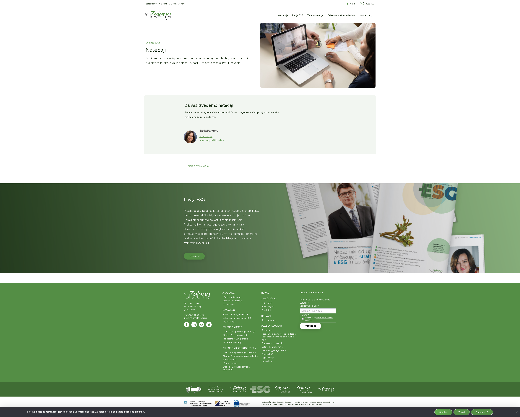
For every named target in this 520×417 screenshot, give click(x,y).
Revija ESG (228, 310)
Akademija (228, 293)
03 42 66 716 (205, 136)
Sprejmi (443, 412)
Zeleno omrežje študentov (239, 348)
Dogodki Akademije (232, 301)
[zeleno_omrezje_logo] (282, 389)
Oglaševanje (229, 321)
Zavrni (461, 412)
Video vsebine (230, 363)
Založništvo (269, 298)
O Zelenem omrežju (232, 342)
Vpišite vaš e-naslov (309, 306)
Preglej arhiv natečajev (198, 166)
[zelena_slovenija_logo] (326, 389)
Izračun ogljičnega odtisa (274, 350)
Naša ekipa (267, 361)
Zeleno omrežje (232, 327)
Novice (265, 293)
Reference (267, 330)
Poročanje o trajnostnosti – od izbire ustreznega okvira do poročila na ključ (279, 337)
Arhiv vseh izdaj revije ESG (235, 314)
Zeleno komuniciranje (272, 347)
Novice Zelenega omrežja (235, 335)
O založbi (266, 310)
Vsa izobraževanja (231, 297)
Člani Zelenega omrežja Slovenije (239, 331)
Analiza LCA (267, 354)
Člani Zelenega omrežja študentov (239, 352)
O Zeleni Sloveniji (271, 326)
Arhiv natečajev (269, 320)
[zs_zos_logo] (304, 389)
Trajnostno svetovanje (272, 343)
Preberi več (194, 256)
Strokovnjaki (229, 304)
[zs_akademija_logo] (238, 389)
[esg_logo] (260, 389)
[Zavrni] (516, 412)
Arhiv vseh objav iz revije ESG (237, 318)
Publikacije (267, 303)
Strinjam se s (319, 319)
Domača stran (153, 42)
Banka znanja (229, 359)
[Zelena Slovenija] (158, 15)
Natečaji (266, 316)
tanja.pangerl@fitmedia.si (211, 140)
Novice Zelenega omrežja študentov (240, 356)
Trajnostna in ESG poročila (235, 339)
